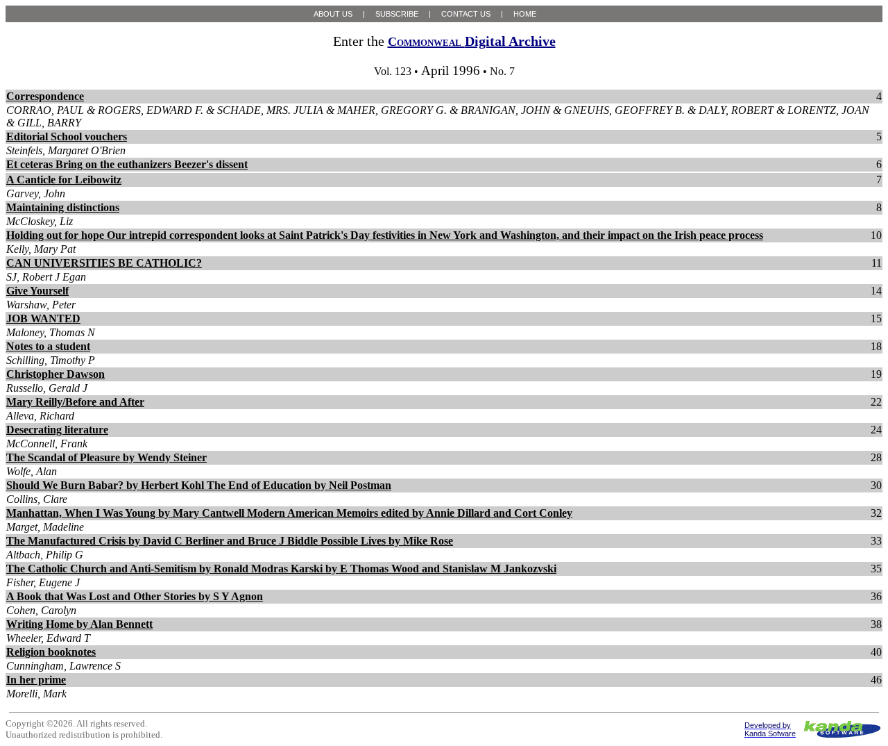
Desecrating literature (57, 430)
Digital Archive (472, 41)
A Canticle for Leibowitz (63, 179)
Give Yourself (37, 291)
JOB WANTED (43, 318)
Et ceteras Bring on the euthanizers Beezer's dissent (127, 164)
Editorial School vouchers (66, 136)
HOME (524, 14)
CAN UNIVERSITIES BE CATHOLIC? (104, 263)
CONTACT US (465, 14)
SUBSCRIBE (396, 14)
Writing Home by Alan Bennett (79, 624)
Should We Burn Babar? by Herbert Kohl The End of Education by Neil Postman (198, 485)
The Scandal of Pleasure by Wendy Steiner (106, 457)
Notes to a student (48, 346)
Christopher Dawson (55, 374)
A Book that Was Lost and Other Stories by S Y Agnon (134, 596)
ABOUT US (333, 14)
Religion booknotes (51, 652)
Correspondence (45, 96)
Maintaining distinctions (62, 207)
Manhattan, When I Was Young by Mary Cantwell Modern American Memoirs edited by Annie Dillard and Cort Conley (289, 513)
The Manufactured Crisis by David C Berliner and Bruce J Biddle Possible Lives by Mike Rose (229, 541)
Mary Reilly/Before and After (75, 402)
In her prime (36, 680)
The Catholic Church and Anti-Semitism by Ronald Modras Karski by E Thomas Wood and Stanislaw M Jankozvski (281, 568)
